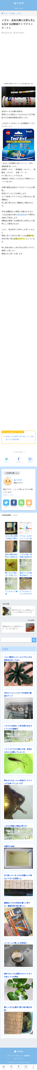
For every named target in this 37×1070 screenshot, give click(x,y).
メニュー (26, 1068)
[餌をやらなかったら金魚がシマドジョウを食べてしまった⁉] (18, 802)
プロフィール (18, 8)
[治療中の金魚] (18, 858)
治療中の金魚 (9, 846)
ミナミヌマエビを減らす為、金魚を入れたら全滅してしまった (18, 750)
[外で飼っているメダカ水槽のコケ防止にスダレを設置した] (18, 888)
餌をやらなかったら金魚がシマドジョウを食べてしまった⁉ (18, 781)
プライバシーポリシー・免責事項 (18, 1055)
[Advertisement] (18, 59)
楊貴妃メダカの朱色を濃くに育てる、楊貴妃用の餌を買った (17, 904)
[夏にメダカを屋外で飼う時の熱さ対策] (18, 1023)
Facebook (13, 506)
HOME (19, 1051)
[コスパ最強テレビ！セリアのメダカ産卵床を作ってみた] (18, 674)
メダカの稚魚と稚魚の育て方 (15, 826)
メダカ (15, 515)
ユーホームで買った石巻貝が (15, 943)
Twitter (6, 506)
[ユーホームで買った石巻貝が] (18, 955)
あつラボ (19, 3)
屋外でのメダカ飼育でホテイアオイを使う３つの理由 (18, 975)
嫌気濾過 (20, 215)
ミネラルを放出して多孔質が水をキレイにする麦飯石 (18, 727)
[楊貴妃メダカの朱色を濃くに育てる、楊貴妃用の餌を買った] (18, 921)
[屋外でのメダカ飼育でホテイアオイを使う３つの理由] (18, 989)
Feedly (21, 506)
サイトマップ (18, 1058)
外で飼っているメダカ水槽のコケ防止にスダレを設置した (18, 876)
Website (29, 506)
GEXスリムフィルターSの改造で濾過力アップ (18, 694)
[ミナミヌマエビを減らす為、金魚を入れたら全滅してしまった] (18, 764)
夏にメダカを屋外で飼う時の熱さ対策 (18, 1008)
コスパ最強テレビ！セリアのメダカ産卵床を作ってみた (18, 658)
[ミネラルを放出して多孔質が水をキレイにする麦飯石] (18, 736)
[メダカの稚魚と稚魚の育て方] (18, 833)
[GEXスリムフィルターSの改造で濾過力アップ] (18, 708)
